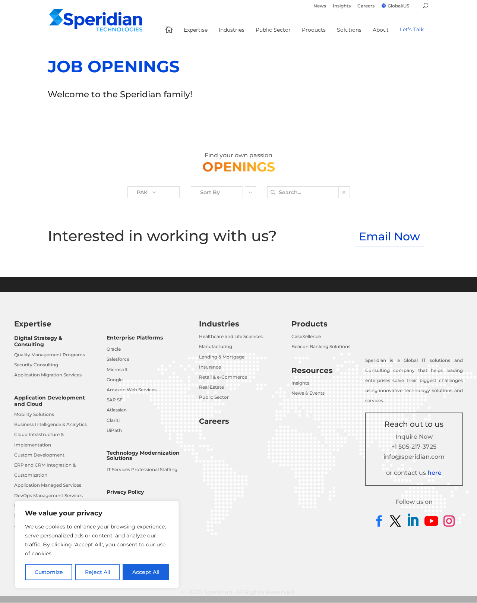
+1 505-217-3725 (413, 446)
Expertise (32, 323)
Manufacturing (215, 346)
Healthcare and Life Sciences (231, 336)
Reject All (97, 572)
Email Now (389, 236)
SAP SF (115, 399)
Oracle (114, 349)
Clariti (113, 420)
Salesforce (118, 359)
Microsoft (117, 369)
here (434, 472)
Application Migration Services (48, 375)
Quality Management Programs (49, 354)
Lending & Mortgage (221, 357)
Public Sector (214, 397)
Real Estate (211, 387)
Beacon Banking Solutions (320, 346)
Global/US (399, 6)
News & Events (308, 393)
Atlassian (117, 410)
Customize (49, 572)
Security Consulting (36, 364)
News (319, 6)
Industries (219, 323)
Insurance (210, 367)
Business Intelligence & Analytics (50, 424)
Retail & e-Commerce (223, 377)
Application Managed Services (47, 485)
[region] (97, 544)
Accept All (145, 572)
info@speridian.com (414, 456)
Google (115, 379)
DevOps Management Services (48, 495)
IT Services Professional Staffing (142, 469)
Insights (342, 6)
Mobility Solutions (34, 414)
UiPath (114, 430)
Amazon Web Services (132, 389)
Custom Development (39, 455)
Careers (366, 6)
